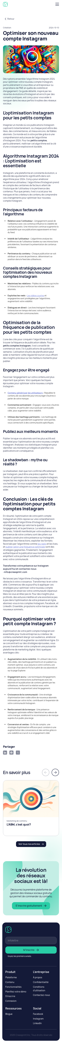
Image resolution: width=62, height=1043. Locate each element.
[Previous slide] (45, 772)
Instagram (38, 1018)
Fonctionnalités (13, 986)
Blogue (8, 1013)
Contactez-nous (41, 995)
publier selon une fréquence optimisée (25, 546)
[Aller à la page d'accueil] (6, 4)
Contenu (9, 982)
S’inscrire (10, 996)
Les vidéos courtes (35, 295)
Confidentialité (40, 982)
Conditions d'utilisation (39, 988)
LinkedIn (37, 1023)
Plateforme (11, 977)
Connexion (10, 1000)
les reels (42, 543)
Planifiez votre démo (15, 991)
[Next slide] (55, 772)
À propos (37, 977)
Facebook (38, 1013)
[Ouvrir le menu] (56, 4)
